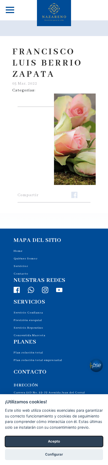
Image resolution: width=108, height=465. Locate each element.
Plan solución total (28, 352)
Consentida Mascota (29, 335)
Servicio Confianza (28, 313)
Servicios (21, 266)
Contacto (21, 274)
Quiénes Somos (25, 258)
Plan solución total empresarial (38, 360)
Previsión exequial (28, 320)
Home (18, 251)
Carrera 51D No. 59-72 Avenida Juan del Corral (49, 392)
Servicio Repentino (28, 328)
